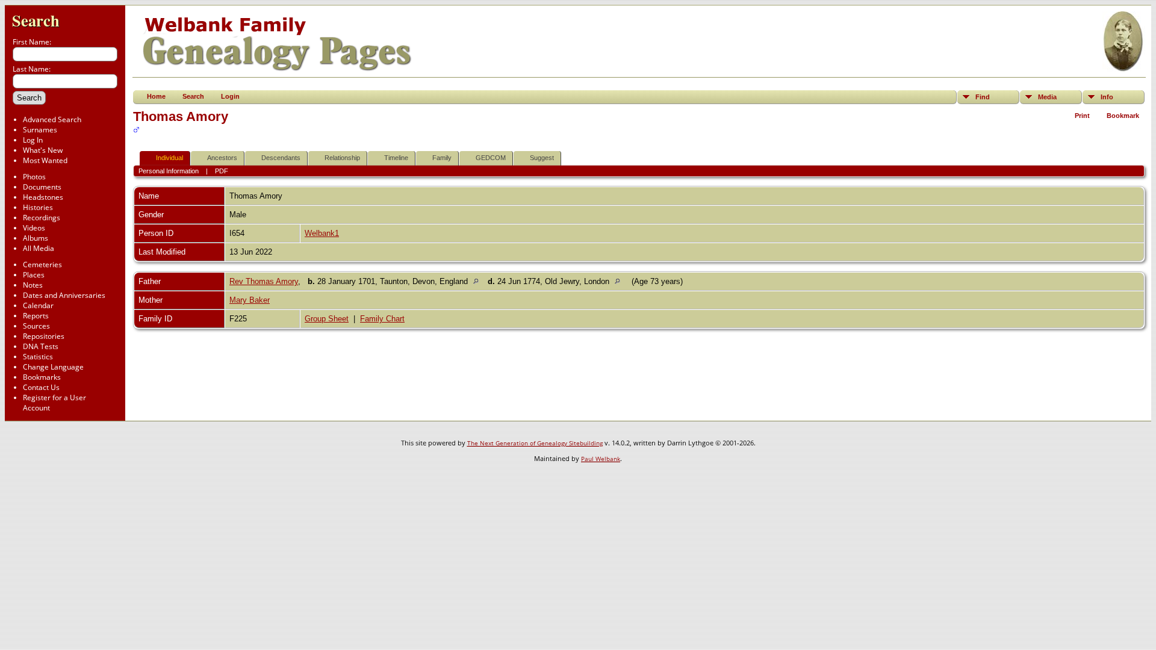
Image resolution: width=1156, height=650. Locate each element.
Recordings (41, 217)
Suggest (542, 157)
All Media (38, 248)
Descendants (280, 157)
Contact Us (41, 387)
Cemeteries (42, 264)
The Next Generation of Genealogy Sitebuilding (535, 443)
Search (36, 20)
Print (1082, 115)
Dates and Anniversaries (64, 295)
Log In (33, 140)
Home (156, 96)
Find (982, 97)
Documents (42, 187)
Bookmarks (42, 377)
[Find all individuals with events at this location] (479, 281)
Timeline (396, 157)
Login (230, 96)
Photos (34, 177)
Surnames (40, 130)
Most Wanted (45, 160)
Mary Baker (249, 300)
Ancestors (222, 157)
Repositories (43, 336)
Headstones (43, 197)
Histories (38, 207)
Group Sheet (327, 318)
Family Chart (382, 318)
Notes (33, 285)
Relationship (342, 157)
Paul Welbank (600, 458)
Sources (36, 326)
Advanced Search (52, 119)
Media (1047, 97)
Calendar (38, 305)
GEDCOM (491, 157)
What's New (43, 150)
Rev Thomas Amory (263, 281)
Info (1107, 97)
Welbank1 (322, 233)
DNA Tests (40, 346)
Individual (169, 157)
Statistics (38, 356)
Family (442, 157)
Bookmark (1123, 115)
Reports (36, 316)
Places (34, 275)
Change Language (53, 367)
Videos (34, 228)
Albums (35, 238)
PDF (221, 171)
